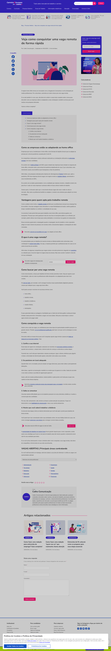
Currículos (17, 8)
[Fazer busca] (94, 3)
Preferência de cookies (39, 646)
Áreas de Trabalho (40, 8)
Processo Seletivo (27, 8)
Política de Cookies (31, 640)
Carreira (9, 8)
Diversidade (75, 8)
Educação (66, 8)
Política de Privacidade (44, 642)
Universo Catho (86, 8)
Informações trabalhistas (54, 8)
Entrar (101, 3)
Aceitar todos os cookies (15, 646)
